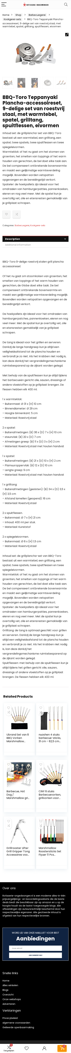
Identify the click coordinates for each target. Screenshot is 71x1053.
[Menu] (4, 4)
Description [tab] (12, 239)
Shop (18, 15)
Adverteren (8, 1004)
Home (5, 15)
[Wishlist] (27, 1048)
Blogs (5, 990)
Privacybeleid (10, 1018)
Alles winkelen (10, 985)
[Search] (66, 4)
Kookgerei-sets (12, 19)
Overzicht (8, 994)
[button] (67, 34)
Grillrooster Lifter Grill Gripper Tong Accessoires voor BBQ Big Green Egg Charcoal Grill (18, 854)
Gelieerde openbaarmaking (18, 1027)
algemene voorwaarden (16, 1022)
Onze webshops (11, 999)
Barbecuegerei (37, 15)
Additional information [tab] (18, 244)
